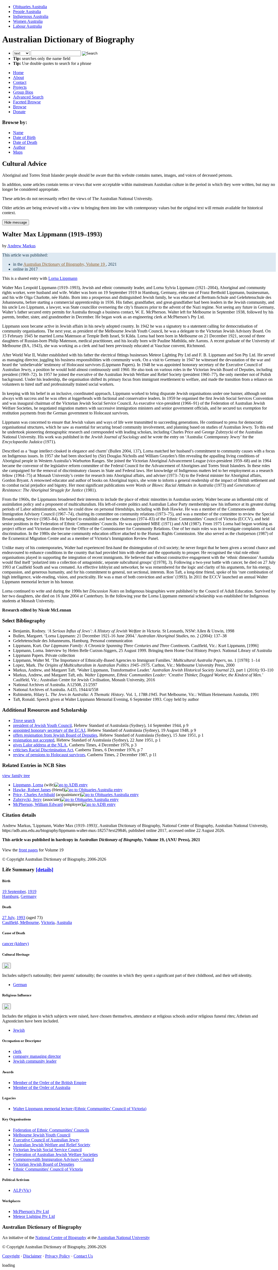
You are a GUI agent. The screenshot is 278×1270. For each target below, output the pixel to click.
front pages (28, 850)
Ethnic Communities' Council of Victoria (48, 1169)
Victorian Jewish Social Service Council (47, 1149)
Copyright (11, 1256)
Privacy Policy (57, 1256)
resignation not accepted (33, 740)
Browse (19, 106)
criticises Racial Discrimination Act (43, 750)
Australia (64, 922)
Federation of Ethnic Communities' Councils (51, 1130)
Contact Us (83, 1256)
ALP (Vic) (22, 1190)
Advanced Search (28, 97)
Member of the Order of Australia (41, 1087)
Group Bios (23, 92)
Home (18, 72)
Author (19, 147)
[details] (44, 869)
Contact (19, 82)
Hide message (15, 222)
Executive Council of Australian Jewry (46, 1140)
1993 (21, 917)
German (20, 984)
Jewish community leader (34, 1061)
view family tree (16, 775)
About (18, 77)
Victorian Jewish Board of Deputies (43, 1164)
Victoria (48, 922)
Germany (29, 896)
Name (18, 132)
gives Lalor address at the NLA (40, 745)
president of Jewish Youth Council (42, 725)
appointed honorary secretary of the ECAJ (49, 730)
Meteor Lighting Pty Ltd (34, 1216)
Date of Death (25, 142)
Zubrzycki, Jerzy (27, 799)
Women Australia (28, 21)
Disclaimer (32, 1256)
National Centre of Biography (60, 1237)
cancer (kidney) (15, 943)
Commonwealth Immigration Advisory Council (53, 1159)
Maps (18, 152)
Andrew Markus (21, 245)
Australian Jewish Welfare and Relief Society (51, 1144)
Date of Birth (24, 137)
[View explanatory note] (6, 966)
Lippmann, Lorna (28, 785)
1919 (32, 891)
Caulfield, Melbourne (20, 922)
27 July (8, 917)
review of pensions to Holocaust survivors (49, 754)
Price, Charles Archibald (34, 794)
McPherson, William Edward (38, 804)
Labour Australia (27, 26)
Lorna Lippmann (62, 278)
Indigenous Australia (30, 16)
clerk (17, 1051)
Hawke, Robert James (32, 789)
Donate (19, 111)
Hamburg (10, 896)
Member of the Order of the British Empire (49, 1082)
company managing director (37, 1056)
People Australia (27, 11)
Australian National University (123, 1237)
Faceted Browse (27, 102)
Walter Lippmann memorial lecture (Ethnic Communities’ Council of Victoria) (79, 1108)
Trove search (24, 720)
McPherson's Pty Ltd (31, 1211)
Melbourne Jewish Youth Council (41, 1135)
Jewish (19, 1030)
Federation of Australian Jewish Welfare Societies (55, 1154)
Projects (20, 87)
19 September (14, 891)
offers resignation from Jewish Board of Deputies (55, 735)
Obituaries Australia (30, 6)
